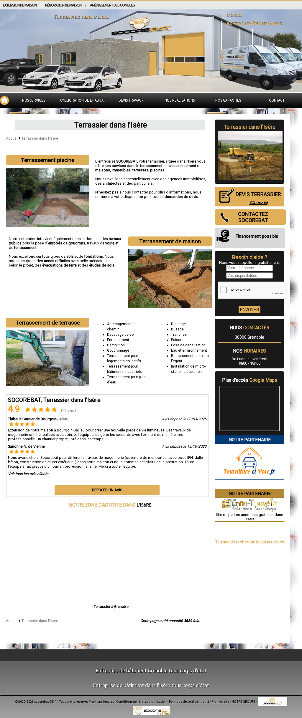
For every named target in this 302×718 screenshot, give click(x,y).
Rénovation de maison (63, 5)
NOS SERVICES (33, 100)
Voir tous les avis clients (28, 474)
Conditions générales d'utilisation (141, 701)
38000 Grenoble (249, 337)
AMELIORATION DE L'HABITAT (82, 100)
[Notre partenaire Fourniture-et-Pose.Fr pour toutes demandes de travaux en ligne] (249, 477)
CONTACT (277, 100)
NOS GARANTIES (228, 100)
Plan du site (220, 701)
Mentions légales (101, 701)
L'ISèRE (144, 505)
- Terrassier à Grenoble (110, 607)
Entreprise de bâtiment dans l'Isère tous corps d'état (151, 685)
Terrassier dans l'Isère (40, 138)
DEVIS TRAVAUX (131, 100)
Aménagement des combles (112, 5)
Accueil (12, 138)
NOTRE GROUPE (243, 701)
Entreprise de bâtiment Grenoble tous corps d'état (151, 670)
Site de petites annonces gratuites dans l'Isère (249, 516)
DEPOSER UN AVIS (107, 490)
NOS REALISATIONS (180, 100)
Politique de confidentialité (189, 701)
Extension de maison (20, 5)
